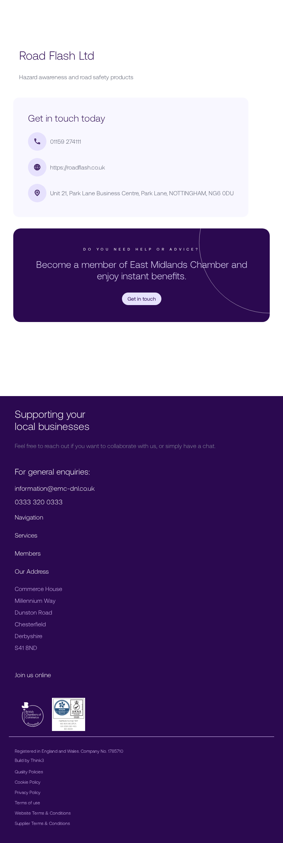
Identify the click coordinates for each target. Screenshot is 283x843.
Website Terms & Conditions (43, 812)
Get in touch (141, 298)
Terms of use (27, 802)
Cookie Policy (28, 781)
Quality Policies (29, 771)
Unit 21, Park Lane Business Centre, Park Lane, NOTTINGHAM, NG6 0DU (142, 192)
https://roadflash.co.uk (77, 167)
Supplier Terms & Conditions (42, 823)
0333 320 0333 (39, 502)
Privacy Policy (28, 792)
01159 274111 (65, 141)
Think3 (37, 760)
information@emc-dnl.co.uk (55, 488)
